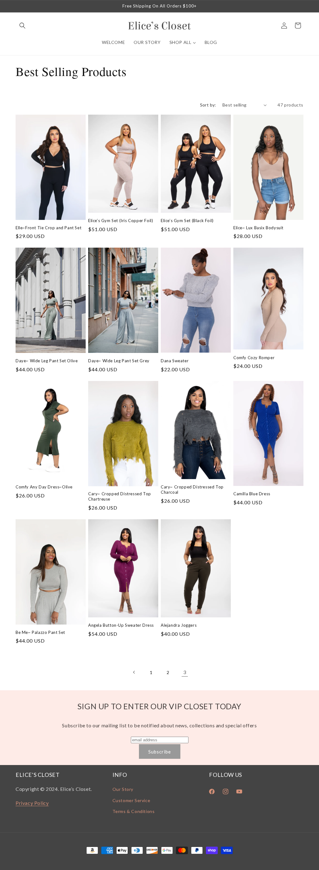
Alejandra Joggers (179, 625)
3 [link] (184, 672)
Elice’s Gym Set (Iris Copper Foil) (120, 220)
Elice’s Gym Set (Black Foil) (187, 220)
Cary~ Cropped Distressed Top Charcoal (192, 489)
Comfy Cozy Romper (253, 357)
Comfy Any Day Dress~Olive (44, 486)
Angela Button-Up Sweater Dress (121, 625)
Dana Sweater (174, 360)
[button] (22, 25)
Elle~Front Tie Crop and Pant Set (48, 227)
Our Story (122, 789)
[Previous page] (134, 672)
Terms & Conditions (133, 811)
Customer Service (131, 800)
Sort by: (208, 104)
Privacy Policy (32, 803)
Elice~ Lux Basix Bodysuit (258, 227)
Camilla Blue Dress (251, 493)
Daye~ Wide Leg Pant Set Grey (119, 360)
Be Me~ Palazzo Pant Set (40, 632)
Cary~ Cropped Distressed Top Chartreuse (119, 496)
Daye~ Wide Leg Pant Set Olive (47, 360)
